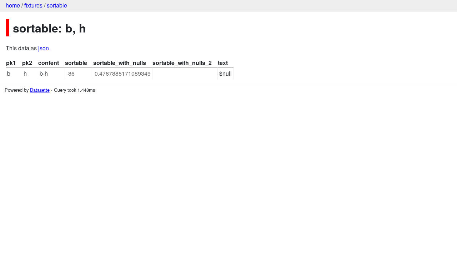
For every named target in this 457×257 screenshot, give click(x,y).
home (13, 5)
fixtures (33, 5)
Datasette (40, 89)
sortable (57, 5)
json (43, 48)
